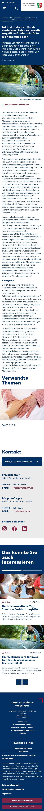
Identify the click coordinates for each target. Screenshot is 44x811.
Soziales (8, 425)
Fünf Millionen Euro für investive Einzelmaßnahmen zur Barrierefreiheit (20, 660)
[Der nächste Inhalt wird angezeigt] (25, 682)
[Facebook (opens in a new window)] (17, 528)
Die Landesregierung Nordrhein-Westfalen (32, 5)
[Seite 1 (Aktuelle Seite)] (11, 570)
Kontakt (22, 733)
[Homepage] (37, 528)
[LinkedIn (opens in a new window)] (27, 528)
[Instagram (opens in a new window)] (7, 528)
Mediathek (23, 751)
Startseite (5, 18)
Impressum (7, 793)
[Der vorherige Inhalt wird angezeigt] (18, 682)
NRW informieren (15, 18)
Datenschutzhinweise (11, 785)
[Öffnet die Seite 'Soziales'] (22, 404)
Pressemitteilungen (29, 18)
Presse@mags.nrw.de (23, 487)
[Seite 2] (32, 570)
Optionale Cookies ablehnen (22, 807)
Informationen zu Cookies (13, 789)
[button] (10, 2)
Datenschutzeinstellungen (22, 800)
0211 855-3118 (19, 484)
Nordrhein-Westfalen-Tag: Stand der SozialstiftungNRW (20, 607)
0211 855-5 (18, 507)
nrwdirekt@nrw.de (21, 511)
